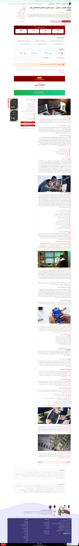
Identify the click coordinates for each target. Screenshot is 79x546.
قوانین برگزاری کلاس (46, 531)
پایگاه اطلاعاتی (26, 530)
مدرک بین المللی (18, 3)
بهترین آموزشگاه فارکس (67, 426)
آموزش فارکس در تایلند (48, 474)
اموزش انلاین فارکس (67, 271)
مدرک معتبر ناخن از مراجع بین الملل (59, 489)
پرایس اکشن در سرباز (41, 474)
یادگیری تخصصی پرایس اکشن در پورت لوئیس (58, 474)
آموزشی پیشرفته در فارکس (66, 384)
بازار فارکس (49, 381)
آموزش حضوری (26, 521)
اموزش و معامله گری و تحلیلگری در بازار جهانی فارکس (60, 120)
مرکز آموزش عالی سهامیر (51, 426)
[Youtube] (63, 533)
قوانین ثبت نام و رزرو (46, 530)
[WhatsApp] (75, 544)
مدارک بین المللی (61, 340)
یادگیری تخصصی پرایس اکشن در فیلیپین (32, 474)
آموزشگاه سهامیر (66, 145)
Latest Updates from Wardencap (38, 491)
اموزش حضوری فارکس (43, 270)
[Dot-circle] (59, 533)
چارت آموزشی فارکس (46, 131)
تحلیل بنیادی (65, 167)
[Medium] (67, 533)
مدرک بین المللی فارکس (54, 243)
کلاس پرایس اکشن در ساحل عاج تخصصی (58, 472)
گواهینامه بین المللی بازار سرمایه (24, 524)
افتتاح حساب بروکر (25, 528)
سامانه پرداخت (26, 529)
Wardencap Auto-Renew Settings (28, 491)
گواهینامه (56, 273)
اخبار (59, 403)
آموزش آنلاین (26, 522)
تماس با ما (26, 535)
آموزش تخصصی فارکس (65, 429)
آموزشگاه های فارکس (61, 162)
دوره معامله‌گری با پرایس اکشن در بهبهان (21, 474)
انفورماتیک (47, 283)
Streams (27, 540)
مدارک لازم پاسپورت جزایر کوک (22, 489)
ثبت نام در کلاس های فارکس (59, 290)
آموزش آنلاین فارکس (62, 165)
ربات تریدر (14, 3)
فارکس (50, 165)
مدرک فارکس (62, 246)
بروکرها (57, 141)
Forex (47, 130)
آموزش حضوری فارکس (58, 303)
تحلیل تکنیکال (65, 394)
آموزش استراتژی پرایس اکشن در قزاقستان (47, 472)
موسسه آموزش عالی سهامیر (57, 128)
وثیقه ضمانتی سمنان (54, 491)
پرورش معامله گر (63, 198)
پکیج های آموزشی (31, 3)
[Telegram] (77, 544)
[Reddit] (66, 533)
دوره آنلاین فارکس (60, 331)
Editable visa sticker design (47, 491)
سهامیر (42, 3)
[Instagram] (61, 533)
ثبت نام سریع (3, 544)
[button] (8, 99)
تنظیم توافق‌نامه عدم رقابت (31, 489)
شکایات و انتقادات (25, 536)
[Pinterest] (60, 533)
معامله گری (49, 198)
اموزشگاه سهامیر (68, 391)
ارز (44, 455)
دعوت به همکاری (26, 537)
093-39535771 (69, 544)
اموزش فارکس (41, 390)
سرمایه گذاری (62, 283)
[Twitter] (64, 533)
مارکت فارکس (68, 376)
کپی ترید (46, 274)
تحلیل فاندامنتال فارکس (57, 395)
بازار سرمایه (47, 428)
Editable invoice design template (40, 489)
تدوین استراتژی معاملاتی (61, 396)
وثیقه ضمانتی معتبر (61, 491)
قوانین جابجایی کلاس (46, 532)
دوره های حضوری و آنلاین (37, 3)
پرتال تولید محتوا (26, 531)
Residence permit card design (49, 489)
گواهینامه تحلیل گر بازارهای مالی (45, 244)
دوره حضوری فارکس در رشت (36, 472)
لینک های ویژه (26, 534)
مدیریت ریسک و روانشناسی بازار (58, 401)
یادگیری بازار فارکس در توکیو (28, 472)
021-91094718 (69, 543)
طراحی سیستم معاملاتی (25, 3)
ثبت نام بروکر (10, 3)
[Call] (73, 544)
